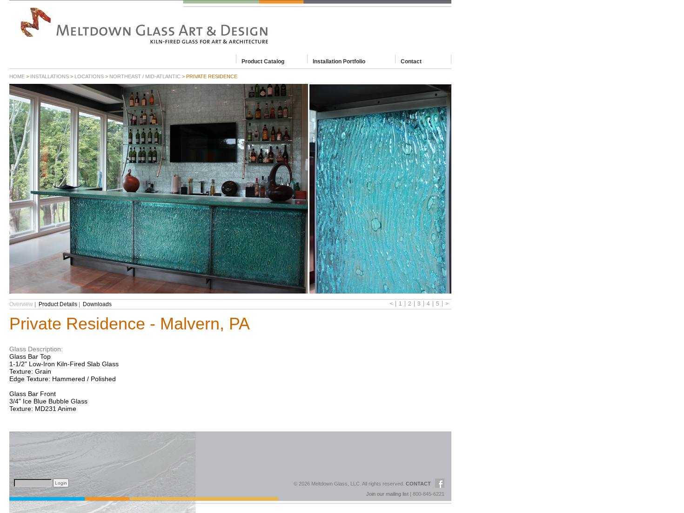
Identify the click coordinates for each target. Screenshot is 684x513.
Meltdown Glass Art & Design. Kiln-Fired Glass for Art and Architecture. (230, 25)
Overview (21, 304)
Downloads (97, 304)
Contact (411, 61)
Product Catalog (262, 61)
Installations (49, 76)
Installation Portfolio (339, 61)
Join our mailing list (387, 494)
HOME (17, 76)
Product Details (58, 304)
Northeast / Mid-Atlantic (145, 76)
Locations (89, 76)
